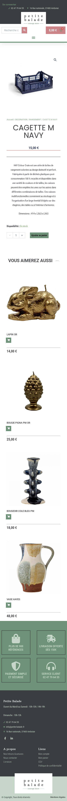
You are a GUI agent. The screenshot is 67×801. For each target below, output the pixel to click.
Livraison (7, 761)
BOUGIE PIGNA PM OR (18, 422)
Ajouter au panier (39, 235)
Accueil (10, 119)
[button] (33, 37)
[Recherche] (24, 30)
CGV (40, 761)
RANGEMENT (35, 119)
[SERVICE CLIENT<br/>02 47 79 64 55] (51, 666)
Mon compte (43, 754)
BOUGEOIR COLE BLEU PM (20, 511)
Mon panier (43, 757)
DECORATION (21, 119)
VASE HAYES (13, 599)
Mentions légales (57, 797)
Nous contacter (10, 757)
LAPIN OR (12, 334)
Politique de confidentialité (50, 765)
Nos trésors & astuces (13, 754)
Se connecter (9, 4)
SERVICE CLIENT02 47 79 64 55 (51, 675)
